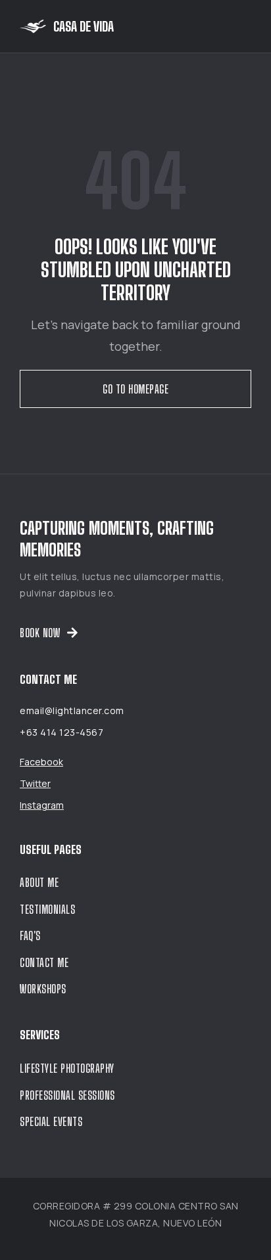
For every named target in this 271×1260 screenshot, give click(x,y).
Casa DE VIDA (83, 26)
